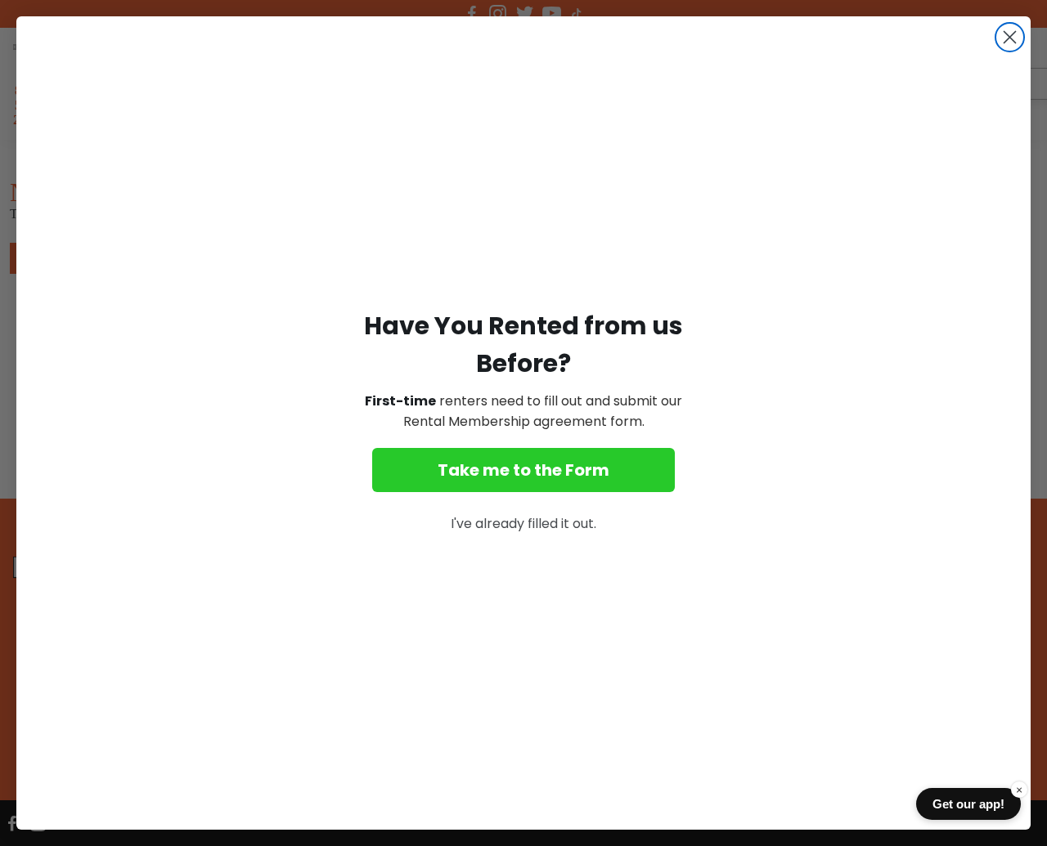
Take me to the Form (523, 470)
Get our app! (968, 804)
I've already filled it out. (523, 523)
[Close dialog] (1009, 37)
